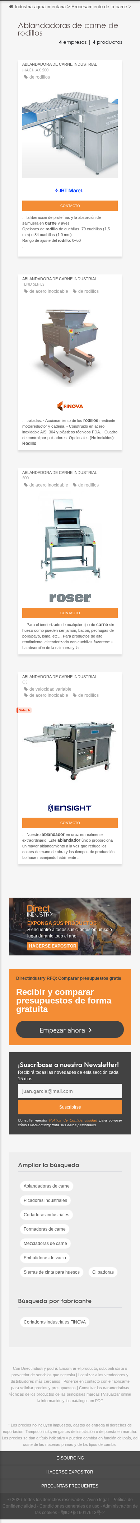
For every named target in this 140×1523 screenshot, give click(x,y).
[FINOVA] (70, 404)
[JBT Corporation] (70, 188)
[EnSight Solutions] (70, 806)
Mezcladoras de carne (45, 1243)
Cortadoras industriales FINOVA (55, 1322)
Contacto (70, 206)
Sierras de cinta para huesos (52, 1272)
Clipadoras (103, 1272)
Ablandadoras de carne (47, 1186)
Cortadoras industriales (46, 1214)
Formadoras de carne (45, 1229)
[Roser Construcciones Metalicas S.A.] (70, 596)
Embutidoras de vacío (45, 1257)
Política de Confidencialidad (73, 1120)
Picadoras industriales (45, 1200)
